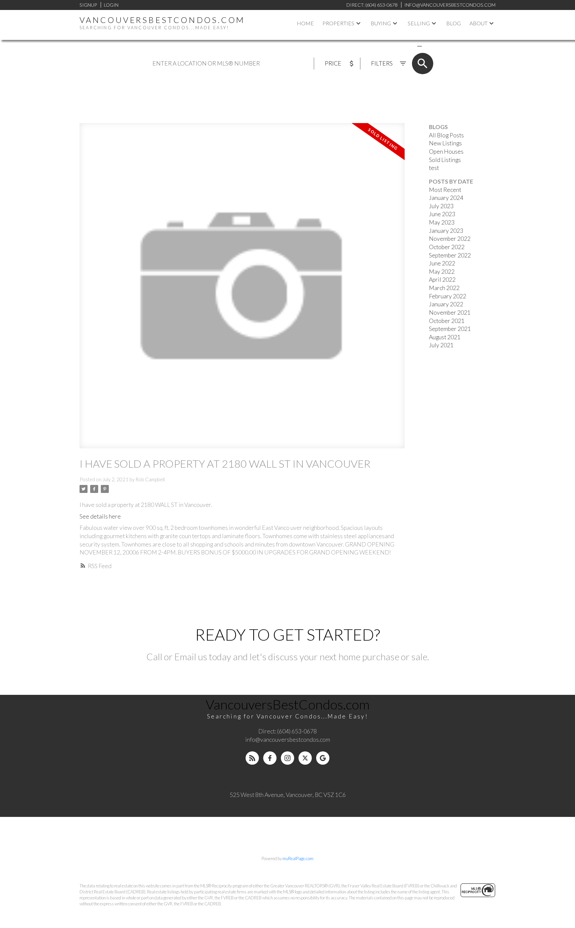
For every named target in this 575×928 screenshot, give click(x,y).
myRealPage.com (298, 858)
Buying (381, 23)
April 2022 (442, 279)
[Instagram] (287, 758)
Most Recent (445, 189)
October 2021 (447, 320)
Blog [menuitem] (453, 23)
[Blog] (252, 758)
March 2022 (444, 287)
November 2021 (450, 312)
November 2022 (450, 238)
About (478, 23)
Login (111, 5)
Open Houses (446, 151)
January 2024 (446, 197)
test (434, 167)
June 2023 (442, 214)
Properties (338, 23)
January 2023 (446, 230)
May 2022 (442, 271)
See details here (100, 516)
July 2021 (441, 345)
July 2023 (441, 206)
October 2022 (447, 246)
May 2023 (442, 222)
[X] (305, 758)
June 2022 (442, 263)
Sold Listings (445, 159)
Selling (419, 23)
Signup (88, 5)
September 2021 (450, 328)
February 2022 (447, 296)
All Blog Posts (446, 135)
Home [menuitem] (305, 23)
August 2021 (445, 337)
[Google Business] (322, 758)
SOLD (429, 46)
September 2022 (450, 255)
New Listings (445, 143)
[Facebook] (270, 758)
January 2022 (446, 304)
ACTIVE (404, 46)
